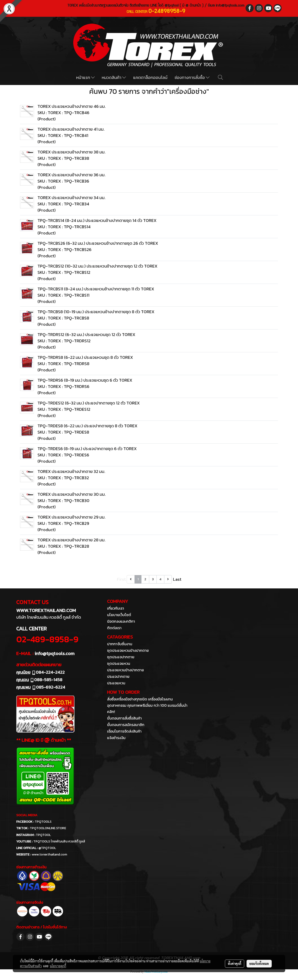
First (121, 579)
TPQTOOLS (43, 821)
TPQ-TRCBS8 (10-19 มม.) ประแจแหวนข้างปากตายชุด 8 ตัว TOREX (95, 312)
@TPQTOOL (47, 847)
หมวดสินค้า (112, 77)
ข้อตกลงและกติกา (121, 621)
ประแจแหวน (116, 683)
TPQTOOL (43, 834)
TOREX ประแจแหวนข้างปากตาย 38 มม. (71, 152)
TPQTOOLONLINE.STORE (48, 828)
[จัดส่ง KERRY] (22, 910)
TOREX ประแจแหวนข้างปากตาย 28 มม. (71, 540)
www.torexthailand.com (49, 854)
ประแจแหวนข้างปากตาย (125, 670)
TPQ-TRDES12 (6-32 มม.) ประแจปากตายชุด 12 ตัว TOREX (88, 403)
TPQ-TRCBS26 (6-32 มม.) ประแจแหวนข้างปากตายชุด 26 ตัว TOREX (97, 243)
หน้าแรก (83, 77)
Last (177, 579)
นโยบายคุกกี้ (58, 966)
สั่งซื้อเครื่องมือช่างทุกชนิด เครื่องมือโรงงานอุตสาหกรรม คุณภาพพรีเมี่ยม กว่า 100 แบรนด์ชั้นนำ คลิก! (147, 705)
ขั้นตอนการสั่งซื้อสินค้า (124, 718)
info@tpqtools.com (230, 5)
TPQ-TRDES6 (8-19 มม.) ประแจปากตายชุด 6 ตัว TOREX (87, 448)
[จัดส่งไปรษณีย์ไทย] (34, 910)
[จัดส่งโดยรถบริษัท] (46, 910)
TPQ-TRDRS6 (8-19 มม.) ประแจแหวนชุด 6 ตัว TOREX (84, 380)
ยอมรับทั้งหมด (259, 963)
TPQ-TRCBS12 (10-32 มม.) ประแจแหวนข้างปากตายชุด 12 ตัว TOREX (97, 266)
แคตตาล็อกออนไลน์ (150, 77)
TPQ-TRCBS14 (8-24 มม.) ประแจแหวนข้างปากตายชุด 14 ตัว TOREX (96, 220)
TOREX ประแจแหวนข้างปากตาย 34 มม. (71, 197)
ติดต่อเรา (114, 628)
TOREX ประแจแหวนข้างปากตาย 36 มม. (71, 175)
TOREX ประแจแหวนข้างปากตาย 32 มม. (71, 471)
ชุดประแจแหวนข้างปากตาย (128, 650)
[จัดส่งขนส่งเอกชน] (58, 910)
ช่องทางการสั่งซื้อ (190, 77)
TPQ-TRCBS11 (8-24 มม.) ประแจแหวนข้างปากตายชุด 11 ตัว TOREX (95, 289)
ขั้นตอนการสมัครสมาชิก (125, 724)
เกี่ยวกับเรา (115, 608)
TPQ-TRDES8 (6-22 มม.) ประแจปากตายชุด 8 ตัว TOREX (87, 426)
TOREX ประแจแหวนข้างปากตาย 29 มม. (71, 517)
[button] (220, 77)
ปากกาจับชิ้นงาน (119, 644)
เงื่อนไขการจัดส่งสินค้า (124, 731)
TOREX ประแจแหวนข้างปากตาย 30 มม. (71, 494)
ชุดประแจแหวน (118, 663)
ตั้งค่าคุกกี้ (234, 963)
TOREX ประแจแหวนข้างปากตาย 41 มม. (71, 129)
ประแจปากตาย (118, 676)
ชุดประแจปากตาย (120, 657)
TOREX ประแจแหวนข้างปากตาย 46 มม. (71, 106)
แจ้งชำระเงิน (116, 737)
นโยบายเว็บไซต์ (119, 615)
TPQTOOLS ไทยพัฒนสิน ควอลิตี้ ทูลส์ (59, 841)
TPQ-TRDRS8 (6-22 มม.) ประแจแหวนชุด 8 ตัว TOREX (85, 357)
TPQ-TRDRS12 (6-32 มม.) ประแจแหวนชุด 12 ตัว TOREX (86, 334)
